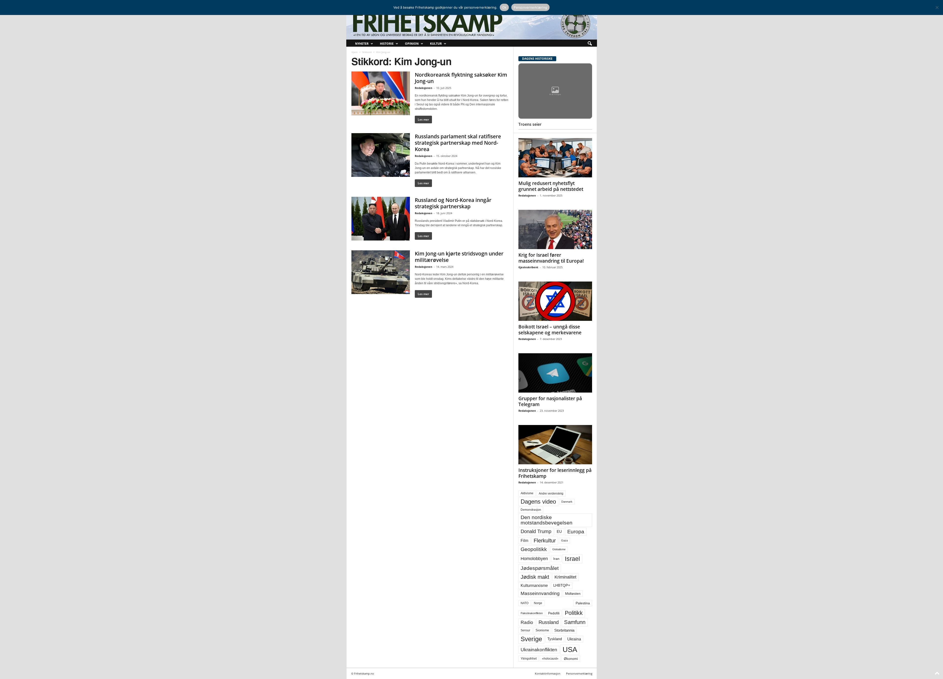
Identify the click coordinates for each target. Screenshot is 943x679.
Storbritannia (564, 630)
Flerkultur (545, 541)
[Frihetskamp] (471, 23)
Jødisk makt (535, 577)
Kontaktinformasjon (547, 673)
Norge (538, 603)
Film (524, 540)
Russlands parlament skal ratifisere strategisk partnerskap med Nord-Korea (458, 143)
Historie (387, 44)
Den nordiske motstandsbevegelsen (546, 519)
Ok (504, 7)
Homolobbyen (534, 558)
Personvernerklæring (579, 673)
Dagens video (538, 501)
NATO (524, 603)
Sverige (531, 639)
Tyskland (554, 639)
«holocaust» (550, 658)
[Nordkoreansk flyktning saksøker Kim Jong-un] (380, 93)
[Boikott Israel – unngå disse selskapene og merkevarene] (555, 301)
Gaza (564, 540)
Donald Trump (536, 531)
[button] (589, 43)
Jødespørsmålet (540, 568)
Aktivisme (527, 493)
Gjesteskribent (528, 267)
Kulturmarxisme (534, 585)
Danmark (566, 501)
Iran (556, 559)
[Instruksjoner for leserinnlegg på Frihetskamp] (555, 444)
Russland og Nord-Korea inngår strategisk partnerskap (453, 203)
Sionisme (542, 630)
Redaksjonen (423, 88)
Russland (549, 622)
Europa (575, 531)
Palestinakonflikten (532, 613)
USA (570, 649)
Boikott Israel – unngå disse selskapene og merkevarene (550, 330)
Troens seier (529, 124)
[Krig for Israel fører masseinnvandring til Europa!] (555, 229)
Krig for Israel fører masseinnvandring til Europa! (551, 258)
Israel (572, 558)
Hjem (354, 52)
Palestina (583, 603)
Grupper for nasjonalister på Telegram (550, 401)
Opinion (412, 44)
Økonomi (571, 659)
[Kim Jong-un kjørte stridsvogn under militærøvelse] (380, 272)
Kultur (436, 44)
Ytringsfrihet (529, 658)
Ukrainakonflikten (539, 649)
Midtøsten (573, 593)
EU (559, 532)
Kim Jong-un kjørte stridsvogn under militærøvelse (459, 256)
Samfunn (574, 622)
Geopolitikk (534, 549)
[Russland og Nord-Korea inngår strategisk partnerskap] (380, 218)
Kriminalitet (565, 577)
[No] (936, 7)
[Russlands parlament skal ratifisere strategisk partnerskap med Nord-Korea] (380, 155)
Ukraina (574, 639)
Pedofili (553, 613)
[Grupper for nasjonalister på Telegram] (555, 373)
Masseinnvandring (540, 593)
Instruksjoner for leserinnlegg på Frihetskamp (555, 473)
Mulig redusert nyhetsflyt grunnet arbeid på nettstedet (550, 186)
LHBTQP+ (561, 585)
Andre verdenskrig (551, 493)
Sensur (525, 630)
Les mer (423, 119)
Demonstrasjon (531, 509)
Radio (527, 622)
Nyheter (362, 44)
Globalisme (559, 549)
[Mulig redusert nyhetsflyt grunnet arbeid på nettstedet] (555, 157)
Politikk (574, 613)
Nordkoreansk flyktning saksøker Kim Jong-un (461, 78)
